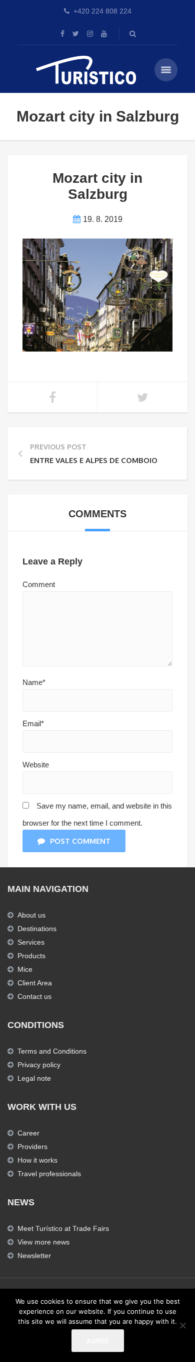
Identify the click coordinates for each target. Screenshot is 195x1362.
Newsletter (34, 1256)
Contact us (35, 996)
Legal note (34, 1078)
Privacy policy (39, 1065)
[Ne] (183, 1325)
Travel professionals (49, 1174)
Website (35, 764)
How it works (38, 1160)
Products (32, 956)
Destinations (37, 929)
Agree (97, 1340)
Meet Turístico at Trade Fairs (63, 1228)
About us (32, 915)
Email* (33, 723)
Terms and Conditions (52, 1051)
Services (31, 942)
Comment (38, 584)
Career (29, 1133)
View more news (44, 1242)
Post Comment (80, 841)
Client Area (35, 983)
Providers (33, 1147)
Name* (34, 682)
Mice (25, 969)
